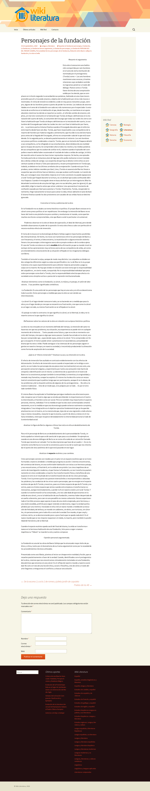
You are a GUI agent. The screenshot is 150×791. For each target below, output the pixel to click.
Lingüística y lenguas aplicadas (85, 768)
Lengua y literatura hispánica (84, 745)
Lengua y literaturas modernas (85, 749)
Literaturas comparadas (83, 772)
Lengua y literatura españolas (85, 742)
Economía (128, 140)
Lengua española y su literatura (85, 734)
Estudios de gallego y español (85, 703)
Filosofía (127, 135)
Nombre (25, 638)
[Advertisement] (42, 75)
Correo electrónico (26, 644)
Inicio (16, 29)
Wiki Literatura (21, 786)
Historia (113, 135)
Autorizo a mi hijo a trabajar (54, 713)
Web (23, 651)
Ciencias (113, 125)
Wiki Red (43, 29)
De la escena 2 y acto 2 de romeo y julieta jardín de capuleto (50, 581)
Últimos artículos (29, 29)
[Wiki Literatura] (75, 13)
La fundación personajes (61, 48)
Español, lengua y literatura (84, 686)
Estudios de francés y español (85, 699)
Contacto (55, 29)
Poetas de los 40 (83, 584)
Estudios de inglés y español (85, 706)
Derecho (113, 140)
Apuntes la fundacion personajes (70, 46)
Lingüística (78, 765)
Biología (127, 125)
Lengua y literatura (48, 46)
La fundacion (25, 48)
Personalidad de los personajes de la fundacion (52, 51)
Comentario (26, 611)
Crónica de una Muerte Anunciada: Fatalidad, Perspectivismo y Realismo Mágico (55, 678)
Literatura (128, 130)
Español (77, 676)
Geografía (114, 130)
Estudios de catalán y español (85, 689)
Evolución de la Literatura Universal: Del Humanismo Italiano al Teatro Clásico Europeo (56, 706)
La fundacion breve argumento (41, 48)
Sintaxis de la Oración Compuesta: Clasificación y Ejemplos (54, 698)
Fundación (86, 46)
